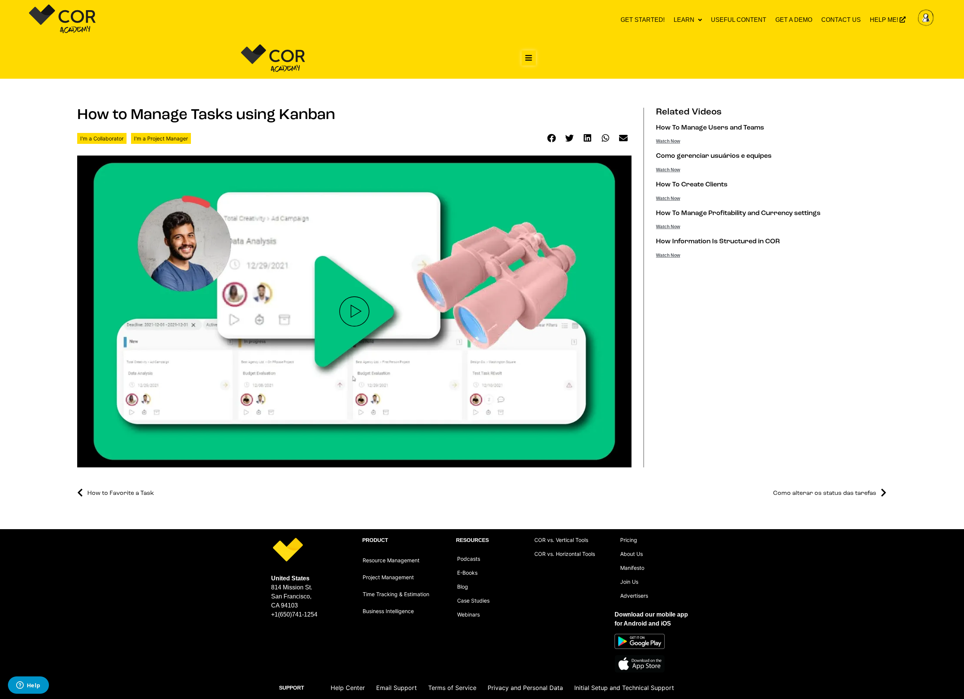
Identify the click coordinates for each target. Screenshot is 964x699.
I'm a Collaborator (102, 138)
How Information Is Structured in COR (718, 241)
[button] (529, 58)
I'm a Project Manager (161, 138)
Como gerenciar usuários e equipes (714, 156)
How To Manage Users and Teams (710, 128)
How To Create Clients (692, 185)
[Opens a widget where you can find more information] (28, 685)
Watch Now (668, 141)
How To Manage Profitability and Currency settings (738, 213)
